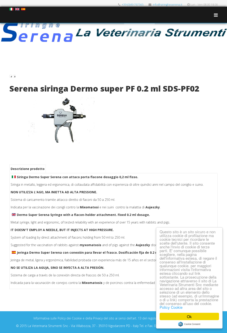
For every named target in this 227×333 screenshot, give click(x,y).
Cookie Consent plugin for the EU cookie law (189, 324)
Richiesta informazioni (177, 32)
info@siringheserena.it (167, 4)
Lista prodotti (139, 32)
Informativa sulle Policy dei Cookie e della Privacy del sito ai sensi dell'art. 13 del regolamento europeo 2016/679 (113, 318)
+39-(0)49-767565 (132, 4)
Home (76, 32)
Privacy (208, 32)
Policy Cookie (171, 307)
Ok (189, 316)
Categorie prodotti (104, 32)
